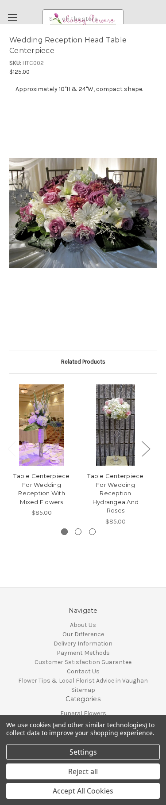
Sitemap (83, 690)
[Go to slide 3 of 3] (92, 531)
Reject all (83, 771)
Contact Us (83, 671)
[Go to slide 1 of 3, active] (64, 531)
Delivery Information (83, 643)
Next (145, 448)
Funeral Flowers (83, 713)
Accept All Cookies (83, 791)
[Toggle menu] (12, 17)
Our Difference (83, 634)
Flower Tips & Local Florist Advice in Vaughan (83, 680)
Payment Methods (83, 653)
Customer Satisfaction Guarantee (83, 662)
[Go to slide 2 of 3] (78, 531)
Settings (83, 752)
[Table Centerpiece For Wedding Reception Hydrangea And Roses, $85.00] (116, 425)
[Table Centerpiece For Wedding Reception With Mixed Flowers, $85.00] (42, 425)
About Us (83, 625)
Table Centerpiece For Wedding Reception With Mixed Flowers (41, 488)
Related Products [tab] (83, 361)
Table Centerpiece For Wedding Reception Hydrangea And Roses (115, 493)
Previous (11, 448)
